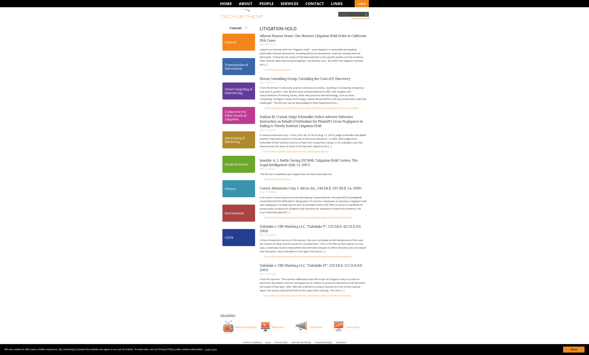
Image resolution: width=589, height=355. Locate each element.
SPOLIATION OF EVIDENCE (337, 108)
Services (289, 3)
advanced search (360, 18)
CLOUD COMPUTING (272, 108)
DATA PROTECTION (290, 108)
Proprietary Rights (323, 342)
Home (226, 3)
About (245, 3)
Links (337, 3)
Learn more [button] (210, 349)
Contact (314, 3)
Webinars (278, 327)
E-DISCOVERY (269, 70)
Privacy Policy (281, 342)
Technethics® (241, 14)
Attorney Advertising (301, 342)
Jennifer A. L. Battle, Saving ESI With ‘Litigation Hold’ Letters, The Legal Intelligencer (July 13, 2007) (309, 162)
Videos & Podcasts (246, 327)
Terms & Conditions (252, 342)
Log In (362, 3)
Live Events (315, 327)
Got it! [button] (574, 349)
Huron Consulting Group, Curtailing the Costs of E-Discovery (305, 78)
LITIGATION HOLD (283, 70)
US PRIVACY (354, 108)
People (266, 3)
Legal (268, 342)
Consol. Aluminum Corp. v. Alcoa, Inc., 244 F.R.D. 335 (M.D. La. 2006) (310, 188)
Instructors (353, 327)
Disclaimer (341, 342)
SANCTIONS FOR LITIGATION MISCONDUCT (309, 151)
